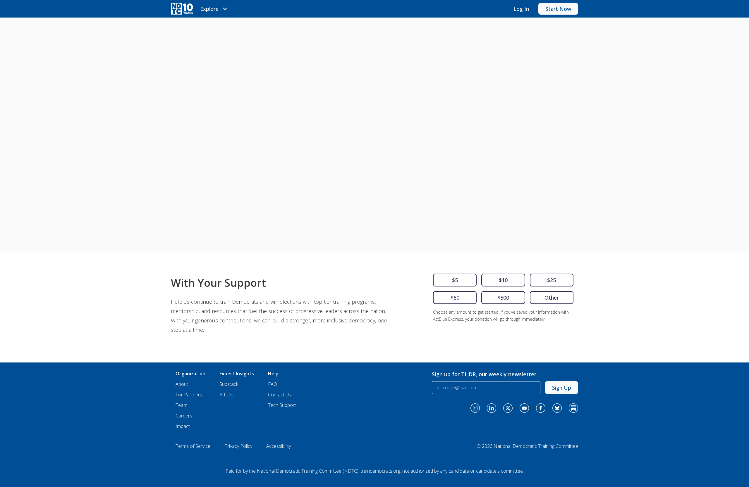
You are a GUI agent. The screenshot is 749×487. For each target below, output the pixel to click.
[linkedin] (491, 408)
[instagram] (475, 408)
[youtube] (524, 408)
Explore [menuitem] (209, 8)
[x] (508, 408)
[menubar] (214, 8)
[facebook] (540, 408)
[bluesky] (557, 408)
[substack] (573, 408)
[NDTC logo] (182, 9)
